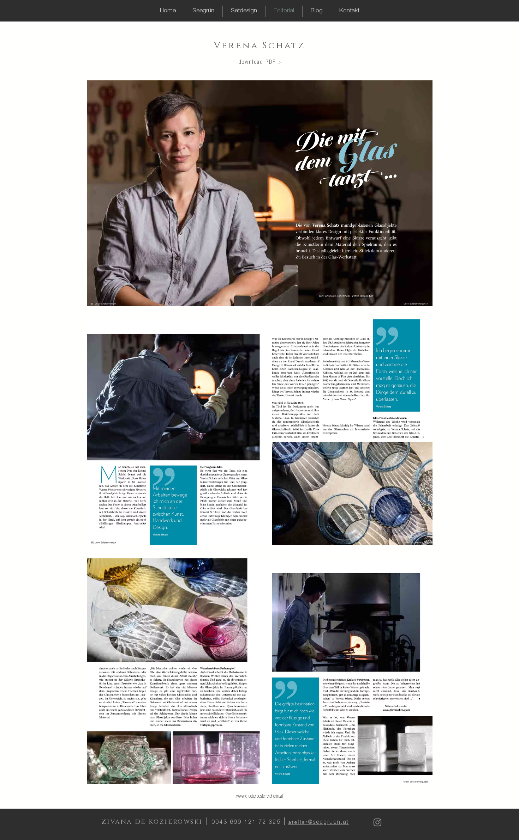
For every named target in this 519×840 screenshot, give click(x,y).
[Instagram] (377, 822)
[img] (259, 193)
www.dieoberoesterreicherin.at (259, 796)
